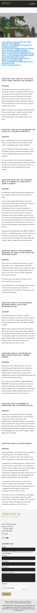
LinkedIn (4, 546)
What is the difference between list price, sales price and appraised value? (18, 52)
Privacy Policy (9, 603)
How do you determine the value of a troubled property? (17, 46)
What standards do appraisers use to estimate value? (17, 62)
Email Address (5, 567)
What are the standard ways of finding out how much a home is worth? (18, 49)
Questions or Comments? (8, 572)
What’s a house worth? (11, 65)
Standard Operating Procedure (22, 603)
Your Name (4, 555)
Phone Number (5, 561)
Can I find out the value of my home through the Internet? (16, 42)
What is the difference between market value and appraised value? (18, 56)
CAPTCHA (4, 583)
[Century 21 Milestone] (6, 4)
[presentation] (15, 588)
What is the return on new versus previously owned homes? (16, 59)
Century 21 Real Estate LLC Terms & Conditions (18, 601)
